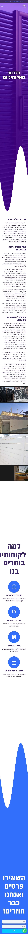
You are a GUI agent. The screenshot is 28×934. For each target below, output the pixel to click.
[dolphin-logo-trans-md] (25, 6)
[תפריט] (2, 6)
